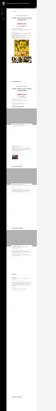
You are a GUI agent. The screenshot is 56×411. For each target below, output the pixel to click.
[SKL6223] (15, 157)
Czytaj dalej (16, 104)
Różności (13, 99)
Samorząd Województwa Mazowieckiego (20, 106)
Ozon (14, 106)
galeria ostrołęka (16, 81)
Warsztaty (15, 99)
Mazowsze (20, 81)
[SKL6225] (27, 157)
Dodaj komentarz (21, 101)
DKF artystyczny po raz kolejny (20, 100)
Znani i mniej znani (20, 99)
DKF (14, 166)
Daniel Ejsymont (17, 101)
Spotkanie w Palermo (19, 166)
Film (16, 166)
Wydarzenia (17, 99)
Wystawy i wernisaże (18, 124)
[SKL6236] (14, 162)
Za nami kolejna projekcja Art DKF (21, 125)
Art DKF (13, 81)
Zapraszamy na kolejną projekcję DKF (21, 29)
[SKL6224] (21, 157)
